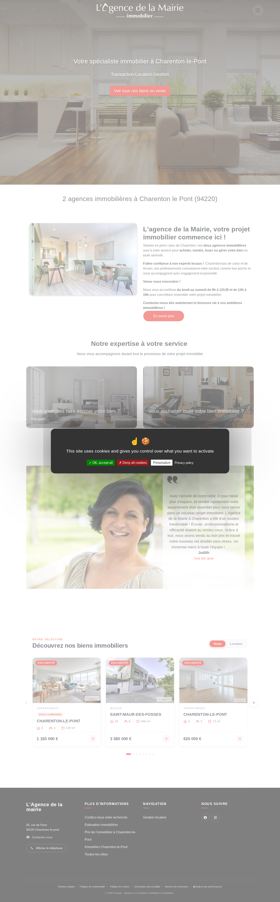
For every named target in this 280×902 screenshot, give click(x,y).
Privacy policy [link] (184, 462)
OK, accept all (102, 462)
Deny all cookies (134, 462)
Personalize (162, 462)
